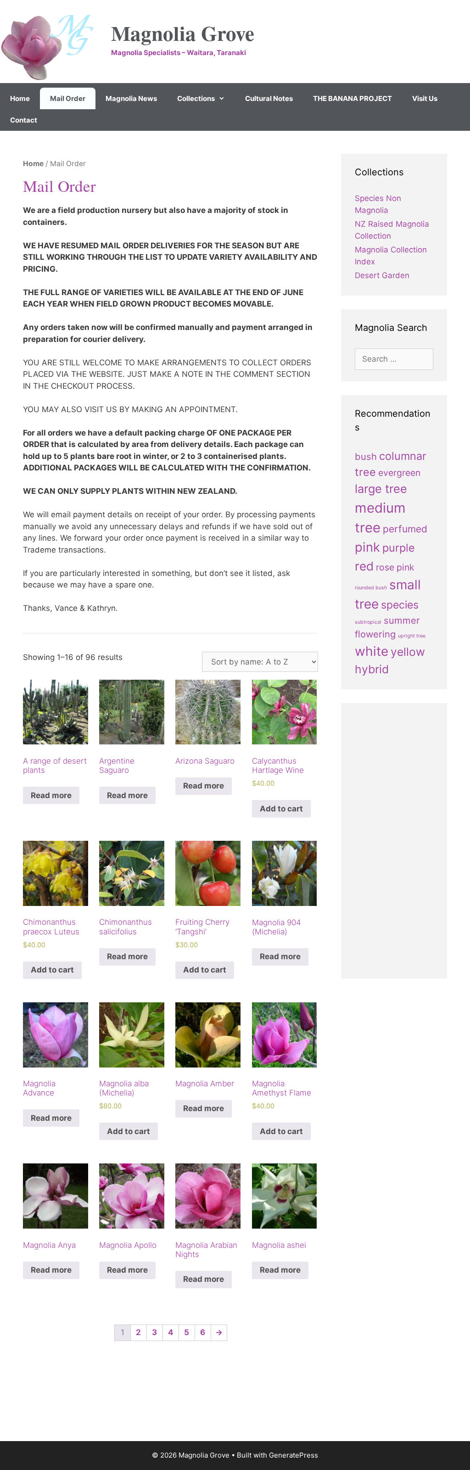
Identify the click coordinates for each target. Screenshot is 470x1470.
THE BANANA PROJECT (352, 98)
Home (20, 98)
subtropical (368, 622)
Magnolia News (131, 98)
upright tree (411, 636)
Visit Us (424, 98)
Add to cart (281, 808)
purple (398, 547)
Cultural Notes (269, 98)
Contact (23, 120)
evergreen (399, 472)
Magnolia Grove (182, 33)
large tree (381, 488)
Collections (196, 98)
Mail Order (67, 98)
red (364, 566)
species (400, 604)
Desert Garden (382, 275)
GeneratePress (293, 1455)
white (371, 651)
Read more (51, 795)
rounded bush (371, 588)
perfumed (405, 529)
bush (366, 456)
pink (367, 547)
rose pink (395, 567)
